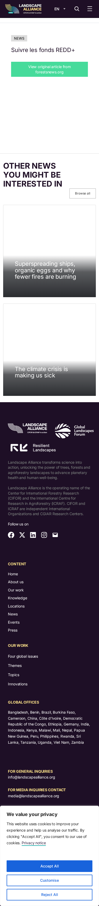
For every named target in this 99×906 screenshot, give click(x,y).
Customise (49, 880)
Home (13, 574)
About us (15, 582)
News (19, 38)
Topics (13, 674)
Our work (16, 590)
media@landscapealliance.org (33, 796)
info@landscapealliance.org (31, 777)
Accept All (49, 866)
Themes (14, 665)
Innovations (17, 684)
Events (14, 622)
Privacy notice (34, 843)
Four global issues (23, 656)
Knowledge (17, 598)
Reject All (49, 894)
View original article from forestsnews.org (49, 69)
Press (12, 630)
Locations (16, 606)
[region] (49, 856)
